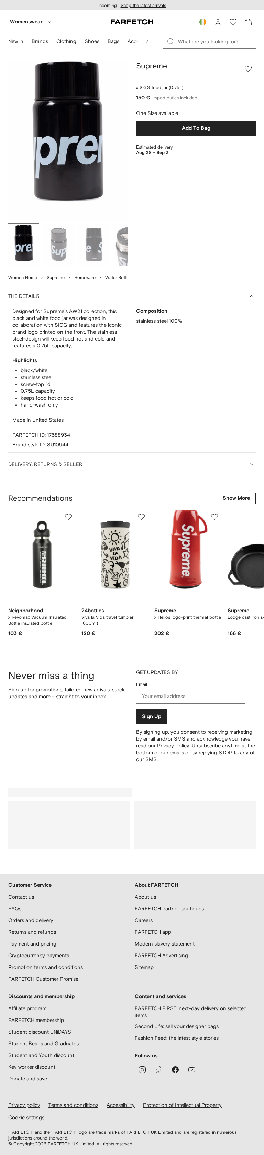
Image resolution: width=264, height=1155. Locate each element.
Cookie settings (26, 1117)
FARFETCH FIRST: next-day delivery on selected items (191, 1012)
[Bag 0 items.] (248, 22)
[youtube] (191, 1069)
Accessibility (121, 1105)
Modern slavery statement (165, 943)
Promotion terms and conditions (45, 967)
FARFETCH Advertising (161, 955)
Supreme (56, 277)
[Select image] (23, 245)
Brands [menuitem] (40, 41)
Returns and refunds (32, 932)
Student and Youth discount (41, 1055)
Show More (236, 498)
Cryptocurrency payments (38, 955)
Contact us (21, 896)
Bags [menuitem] (113, 41)
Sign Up (151, 716)
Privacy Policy (173, 745)
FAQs (14, 908)
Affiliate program (27, 1008)
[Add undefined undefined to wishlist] (68, 517)
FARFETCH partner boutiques (169, 908)
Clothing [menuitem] (66, 41)
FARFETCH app (153, 932)
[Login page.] (218, 22)
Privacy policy (24, 1105)
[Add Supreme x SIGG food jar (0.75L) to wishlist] (248, 68)
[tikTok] (158, 1069)
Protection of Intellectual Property (182, 1105)
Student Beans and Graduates (43, 1043)
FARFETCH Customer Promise (43, 978)
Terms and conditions (73, 1105)
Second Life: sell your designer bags (177, 1026)
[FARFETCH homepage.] (132, 22)
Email (141, 684)
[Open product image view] (68, 141)
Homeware (85, 277)
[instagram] (142, 1069)
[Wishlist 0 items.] (233, 22)
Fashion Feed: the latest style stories (177, 1037)
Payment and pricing (32, 943)
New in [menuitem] (15, 41)
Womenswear (26, 21)
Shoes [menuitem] (92, 41)
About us (145, 896)
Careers (144, 920)
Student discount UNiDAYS (39, 1031)
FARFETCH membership (36, 1020)
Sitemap (144, 967)
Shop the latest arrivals (143, 5)
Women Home (22, 277)
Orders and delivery (30, 920)
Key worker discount (31, 1066)
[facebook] (175, 1069)
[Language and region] (202, 22)
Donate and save (27, 1078)
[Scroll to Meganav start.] (147, 41)
